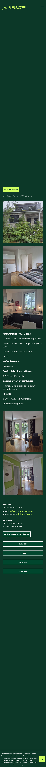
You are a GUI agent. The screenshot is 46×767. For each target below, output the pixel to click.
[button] (42, 7)
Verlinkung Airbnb (23, 514)
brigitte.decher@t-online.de (20, 511)
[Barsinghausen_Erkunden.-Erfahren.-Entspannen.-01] (14, 8)
